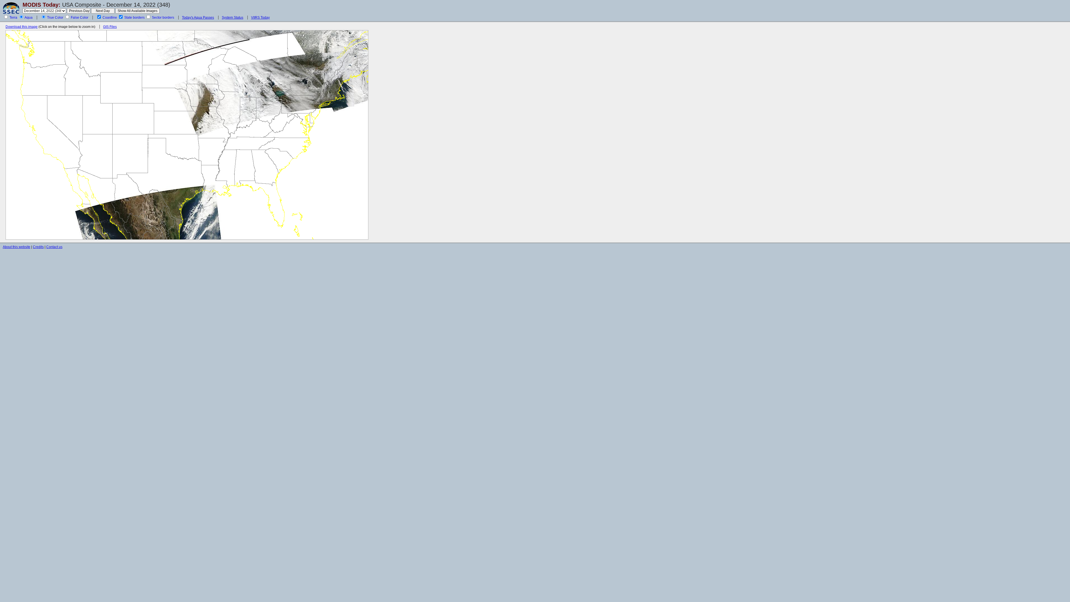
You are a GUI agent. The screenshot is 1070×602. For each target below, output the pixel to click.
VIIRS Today (260, 18)
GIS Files (110, 27)
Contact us (54, 247)
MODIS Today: (41, 5)
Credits (38, 247)
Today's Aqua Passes (198, 18)
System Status (232, 18)
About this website (16, 247)
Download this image (22, 27)
